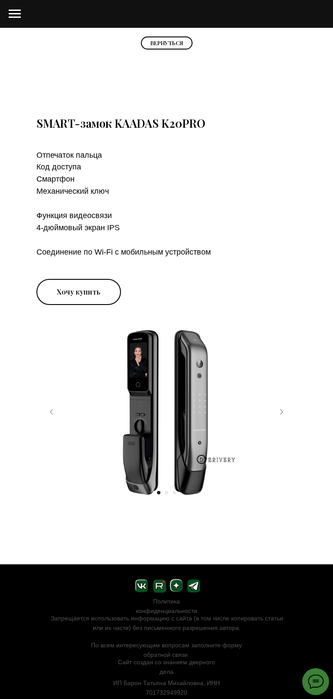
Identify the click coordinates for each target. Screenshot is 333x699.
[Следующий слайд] (281, 411)
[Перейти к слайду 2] (166, 492)
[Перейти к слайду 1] (158, 492)
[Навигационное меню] (15, 14)
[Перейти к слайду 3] (174, 492)
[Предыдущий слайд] (51, 411)
